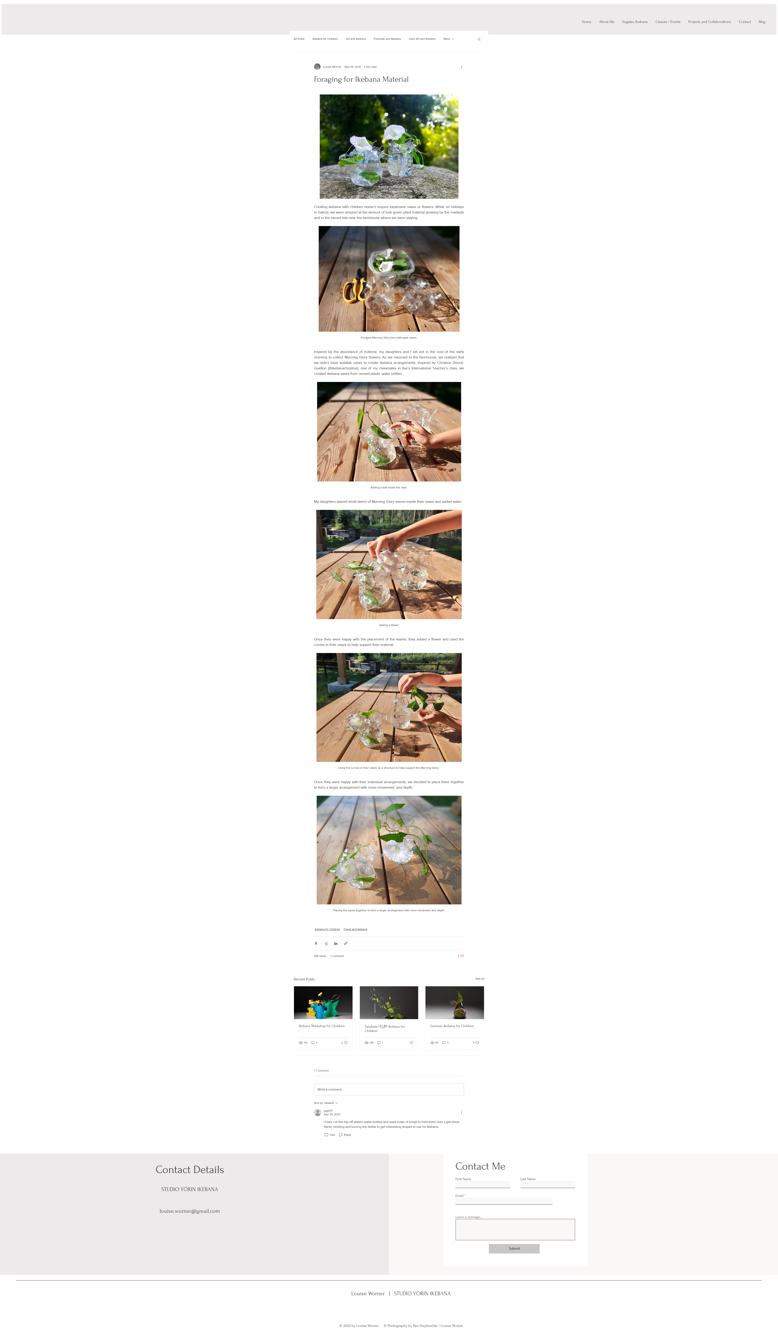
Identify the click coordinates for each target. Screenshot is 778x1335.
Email (459, 1196)
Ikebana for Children (325, 38)
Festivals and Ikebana (387, 38)
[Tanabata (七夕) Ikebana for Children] (389, 1002)
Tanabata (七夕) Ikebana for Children (385, 1029)
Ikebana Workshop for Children (322, 1026)
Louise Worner (368, 1293)
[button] (479, 39)
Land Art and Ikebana (422, 38)
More (447, 38)
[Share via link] (346, 943)
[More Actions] (461, 1112)
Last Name (528, 1179)
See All (480, 978)
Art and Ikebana (356, 38)
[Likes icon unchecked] (326, 1134)
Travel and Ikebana (355, 929)
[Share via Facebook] (316, 943)
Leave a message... (469, 1217)
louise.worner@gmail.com (190, 1211)
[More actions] (461, 66)
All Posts (299, 38)
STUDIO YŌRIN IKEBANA (422, 1293)
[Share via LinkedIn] (336, 943)
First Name (463, 1179)
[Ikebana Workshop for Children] (323, 1002)
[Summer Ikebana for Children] (454, 1002)
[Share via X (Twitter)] (326, 943)
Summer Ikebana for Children (452, 1026)
